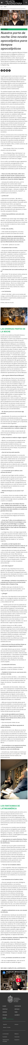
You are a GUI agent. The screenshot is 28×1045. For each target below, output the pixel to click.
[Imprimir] (4, 70)
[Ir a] (14, 999)
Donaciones (17, 1036)
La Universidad (5, 1033)
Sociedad (5, 1012)
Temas (16, 1012)
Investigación (18, 1006)
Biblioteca (17, 1033)
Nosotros (5, 1024)
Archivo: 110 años (6, 1027)
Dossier (4, 1006)
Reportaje (5, 1009)
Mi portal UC (17, 1039)
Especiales (17, 1009)
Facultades (5, 1036)
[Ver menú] (1, 2)
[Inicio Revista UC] (14, 2)
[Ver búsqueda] (26, 2)
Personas (5, 1015)
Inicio (2, 6)
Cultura (5, 6)
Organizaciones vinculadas (6, 1040)
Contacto (16, 1024)
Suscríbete (17, 1015)
